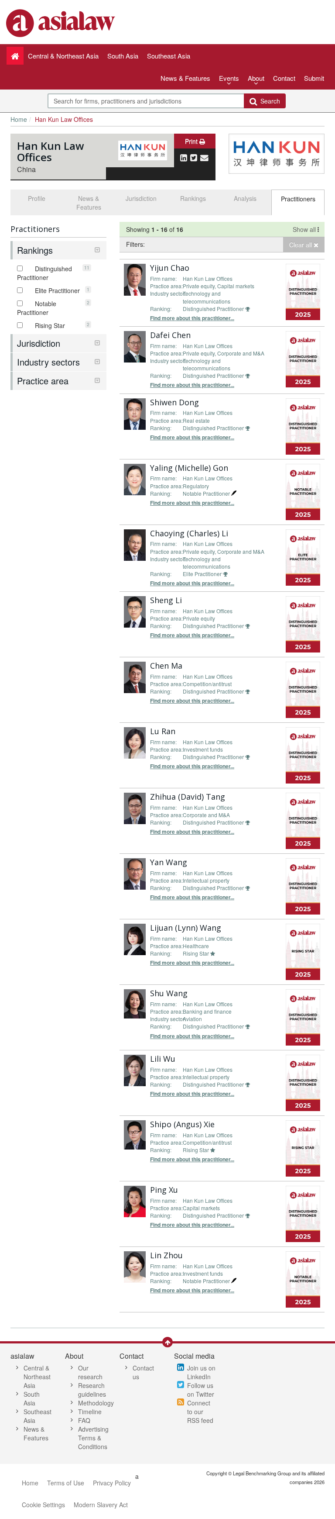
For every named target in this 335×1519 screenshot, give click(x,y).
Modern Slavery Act (101, 1504)
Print (192, 141)
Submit (314, 78)
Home (18, 119)
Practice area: (166, 286)
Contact (284, 78)
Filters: (135, 244)
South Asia (32, 1398)
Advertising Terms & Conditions (93, 1438)
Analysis (245, 198)
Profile (36, 198)
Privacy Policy (112, 1482)
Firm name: (163, 278)
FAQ (84, 1420)
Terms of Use (65, 1482)
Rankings (193, 198)
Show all (305, 229)
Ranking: (160, 308)
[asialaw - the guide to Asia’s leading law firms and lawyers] (61, 22)
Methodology (96, 1402)
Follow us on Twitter (200, 1389)
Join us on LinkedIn (201, 1372)
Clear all (301, 244)
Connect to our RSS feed (200, 1411)
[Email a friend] (204, 157)
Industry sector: (168, 293)
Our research (90, 1372)
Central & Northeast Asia (37, 1377)
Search (268, 101)
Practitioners (298, 198)
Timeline (90, 1411)
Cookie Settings (43, 1504)
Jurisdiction (141, 198)
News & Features (185, 78)
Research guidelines (92, 1389)
